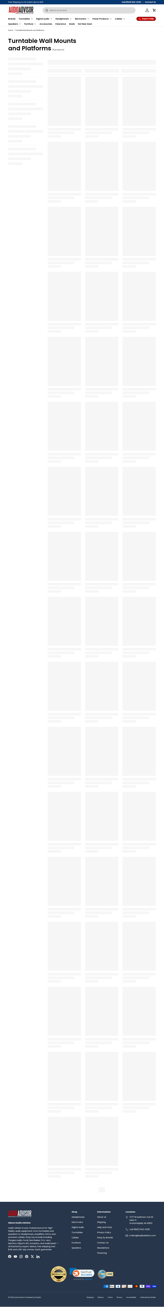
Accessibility (131, 1297)
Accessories (46, 24)
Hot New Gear (85, 24)
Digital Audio (78, 1227)
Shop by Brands (105, 1237)
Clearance (60, 24)
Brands (12, 18)
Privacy (119, 1297)
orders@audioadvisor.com (142, 1235)
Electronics (77, 1222)
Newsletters (103, 1247)
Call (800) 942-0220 (131, 2)
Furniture (76, 1242)
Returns (101, 1297)
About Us (101, 1217)
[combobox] (89, 10)
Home (10, 30)
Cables (75, 1237)
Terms (110, 1297)
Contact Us (150, 2)
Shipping (101, 1222)
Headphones (78, 1217)
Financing (102, 1253)
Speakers (76, 1247)
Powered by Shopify (33, 1297)
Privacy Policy (104, 1232)
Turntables (77, 1232)
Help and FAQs (104, 1227)
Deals (72, 24)
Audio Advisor (19, 1297)
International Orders (148, 1297)
